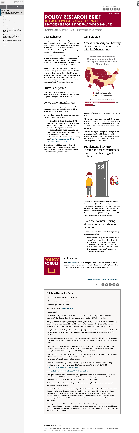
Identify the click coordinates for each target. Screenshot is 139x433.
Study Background (8, 20)
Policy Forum (6, 45)
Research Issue (7, 17)
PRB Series (19, 7)
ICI (2, 7)
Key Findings (6, 26)
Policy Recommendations (10, 23)
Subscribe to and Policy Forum (101, 279)
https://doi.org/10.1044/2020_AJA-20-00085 (62, 367)
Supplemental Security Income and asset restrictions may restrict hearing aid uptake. (12, 36)
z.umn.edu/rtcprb (66, 308)
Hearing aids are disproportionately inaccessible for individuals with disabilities (11, 12)
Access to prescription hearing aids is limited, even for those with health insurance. (12, 30)
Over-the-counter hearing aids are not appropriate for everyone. (12, 41)
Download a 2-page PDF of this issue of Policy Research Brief (67, 371)
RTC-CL (10, 7)
